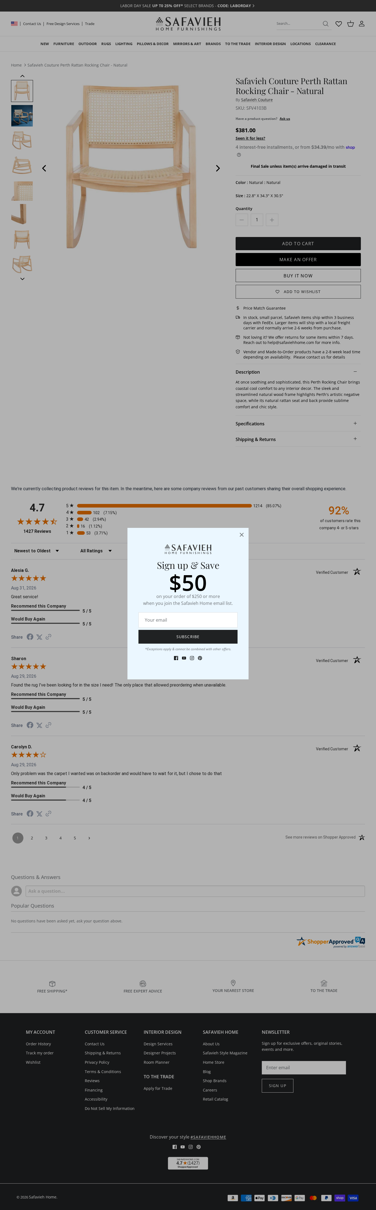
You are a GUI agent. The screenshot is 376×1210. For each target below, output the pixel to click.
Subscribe (188, 636)
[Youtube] (184, 658)
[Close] (242, 535)
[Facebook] (176, 658)
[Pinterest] (200, 658)
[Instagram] (192, 658)
